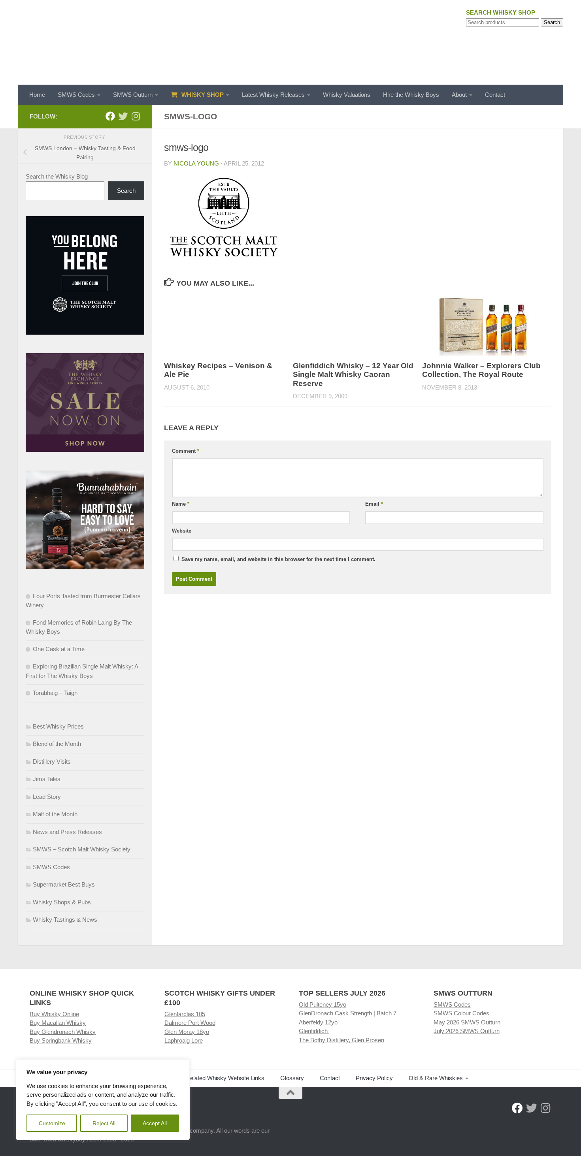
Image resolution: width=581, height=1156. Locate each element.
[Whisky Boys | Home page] (290, 42)
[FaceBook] (110, 116)
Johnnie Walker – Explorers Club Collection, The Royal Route (481, 370)
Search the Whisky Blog (57, 176)
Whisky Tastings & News (65, 919)
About (459, 94)
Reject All (103, 1123)
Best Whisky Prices (58, 726)
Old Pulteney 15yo (322, 1004)
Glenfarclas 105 (184, 1014)
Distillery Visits (52, 761)
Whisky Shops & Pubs (62, 902)
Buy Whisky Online (54, 1014)
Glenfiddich (314, 1031)
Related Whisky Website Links (225, 1078)
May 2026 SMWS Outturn (467, 1022)
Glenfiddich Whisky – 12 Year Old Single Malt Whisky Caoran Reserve (353, 374)
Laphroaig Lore (183, 1040)
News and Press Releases (67, 831)
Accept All (155, 1123)
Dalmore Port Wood (189, 1022)
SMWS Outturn (133, 94)
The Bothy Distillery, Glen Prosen (341, 1040)
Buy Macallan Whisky (58, 1022)
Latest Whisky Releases (273, 94)
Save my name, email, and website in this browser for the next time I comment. (278, 559)
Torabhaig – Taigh (55, 692)
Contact (495, 94)
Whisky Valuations (346, 94)
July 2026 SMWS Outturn (467, 1031)
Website (181, 531)
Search (552, 22)
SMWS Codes (76, 94)
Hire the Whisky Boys (411, 94)
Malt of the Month (55, 814)
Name (180, 504)
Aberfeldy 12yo (318, 1022)
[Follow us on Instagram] (135, 116)
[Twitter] (123, 116)
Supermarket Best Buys (64, 884)
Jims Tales (46, 779)
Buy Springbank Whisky (61, 1040)
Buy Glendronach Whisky (63, 1031)
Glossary (292, 1078)
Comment (185, 451)
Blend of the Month (57, 743)
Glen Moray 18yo (186, 1031)
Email (374, 504)
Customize (52, 1123)
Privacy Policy (374, 1078)
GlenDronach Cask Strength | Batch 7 (347, 1013)
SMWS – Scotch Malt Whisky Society (81, 849)
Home (37, 94)
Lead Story (47, 796)
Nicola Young (196, 163)
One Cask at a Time (59, 649)
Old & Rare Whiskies (436, 1078)
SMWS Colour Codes (461, 1013)
